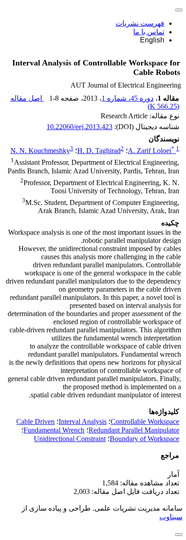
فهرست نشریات (140, 23)
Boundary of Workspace (144, 438)
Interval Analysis (83, 421)
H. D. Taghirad (99, 150)
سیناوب (170, 517)
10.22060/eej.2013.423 (79, 126)
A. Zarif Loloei (151, 150)
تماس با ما (148, 32)
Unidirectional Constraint (70, 438)
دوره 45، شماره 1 (127, 98)
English (152, 40)
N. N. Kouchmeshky (40, 150)
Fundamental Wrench (53, 430)
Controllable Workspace (145, 421)
